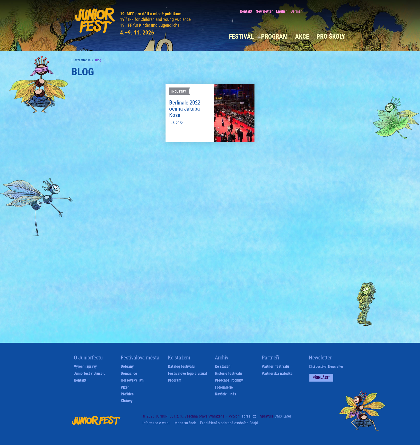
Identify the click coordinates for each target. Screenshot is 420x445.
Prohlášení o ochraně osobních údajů (229, 423)
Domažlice (129, 373)
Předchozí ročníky (229, 380)
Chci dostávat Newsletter (326, 366)
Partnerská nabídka (277, 373)
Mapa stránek (185, 423)
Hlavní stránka (81, 60)
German (296, 11)
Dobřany (127, 366)
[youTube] (331, 10)
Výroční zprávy (85, 366)
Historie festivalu (228, 373)
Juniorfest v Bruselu (89, 373)
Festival (241, 36)
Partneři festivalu (275, 366)
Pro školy (330, 36)
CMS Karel (283, 416)
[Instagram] (341, 10)
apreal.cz (249, 416)
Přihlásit (321, 377)
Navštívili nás (225, 394)
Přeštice (127, 394)
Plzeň (125, 387)
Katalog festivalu (181, 366)
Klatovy (126, 401)
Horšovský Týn (132, 380)
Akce (302, 36)
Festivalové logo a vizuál (187, 373)
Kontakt (246, 11)
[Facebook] (312, 10)
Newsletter (264, 11)
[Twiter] (322, 10)
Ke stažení (223, 366)
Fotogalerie (224, 387)
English (282, 11)
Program (274, 36)
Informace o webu (156, 423)
